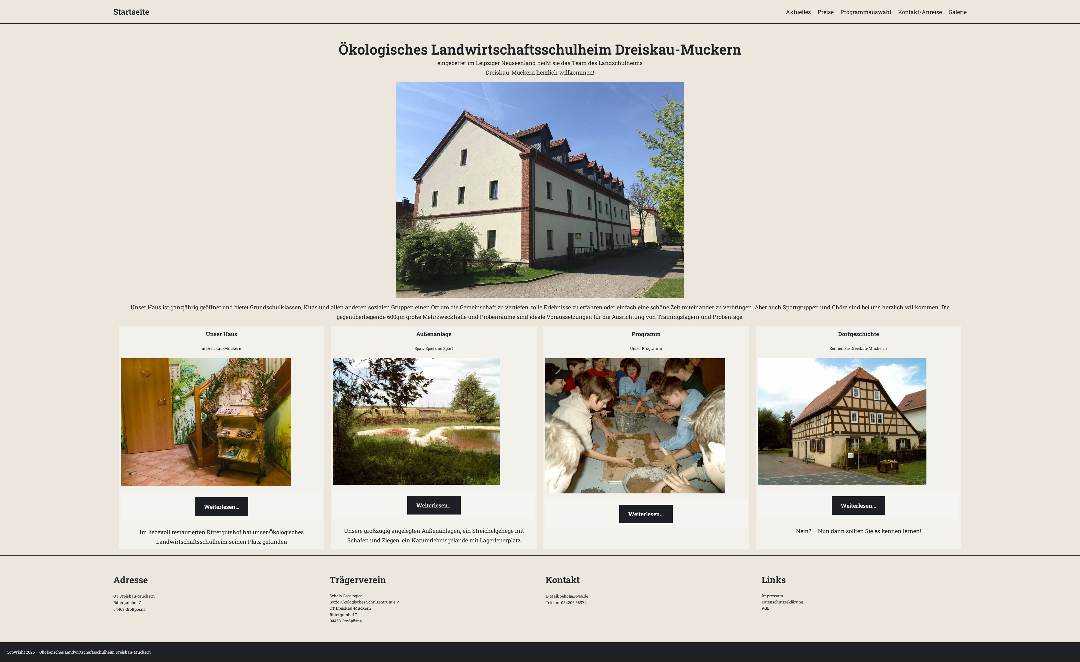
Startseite (131, 11)
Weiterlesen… (221, 506)
